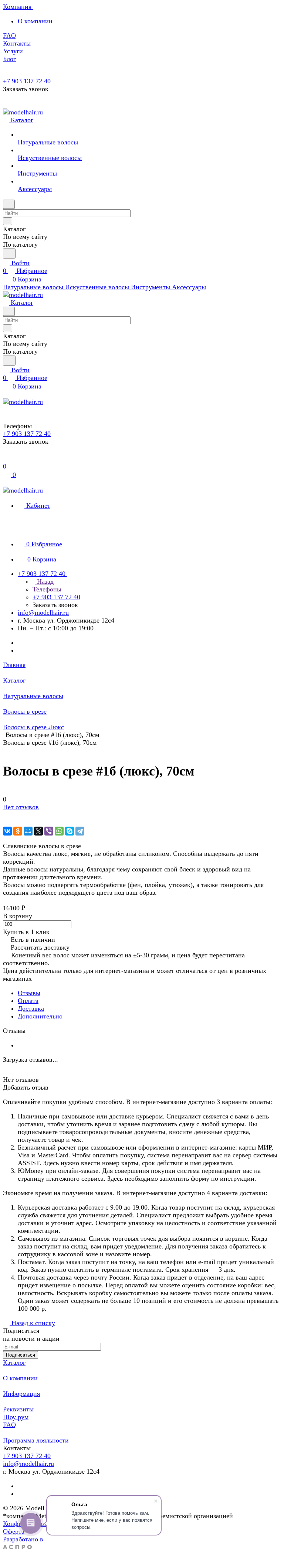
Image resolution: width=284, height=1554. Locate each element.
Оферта (13, 1531)
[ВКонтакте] (7, 831)
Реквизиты (18, 1409)
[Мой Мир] (28, 831)
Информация (21, 1393)
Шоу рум (15, 1417)
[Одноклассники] (17, 831)
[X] (38, 831)
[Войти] (6, 458)
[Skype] (69, 831)
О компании (35, 21)
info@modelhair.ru (43, 612)
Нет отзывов (21, 807)
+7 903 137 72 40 (27, 81)
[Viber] (48, 831)
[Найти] (9, 254)
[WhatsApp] (59, 831)
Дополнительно (40, 1016)
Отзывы (29, 993)
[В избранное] (6, 814)
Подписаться (20, 1355)
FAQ (9, 1424)
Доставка (31, 1008)
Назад (44, 581)
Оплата (28, 1000)
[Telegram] (79, 831)
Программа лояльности (36, 1440)
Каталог (14, 1362)
